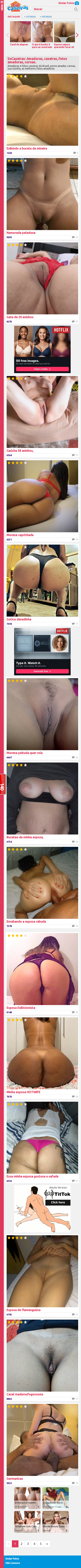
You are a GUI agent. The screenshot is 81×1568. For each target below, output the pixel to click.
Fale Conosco (13, 1563)
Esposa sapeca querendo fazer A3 (64, 45)
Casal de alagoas (19, 44)
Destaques (14, 17)
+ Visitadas (46, 17)
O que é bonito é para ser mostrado (42, 45)
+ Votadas (30, 17)
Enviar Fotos (67, 3)
